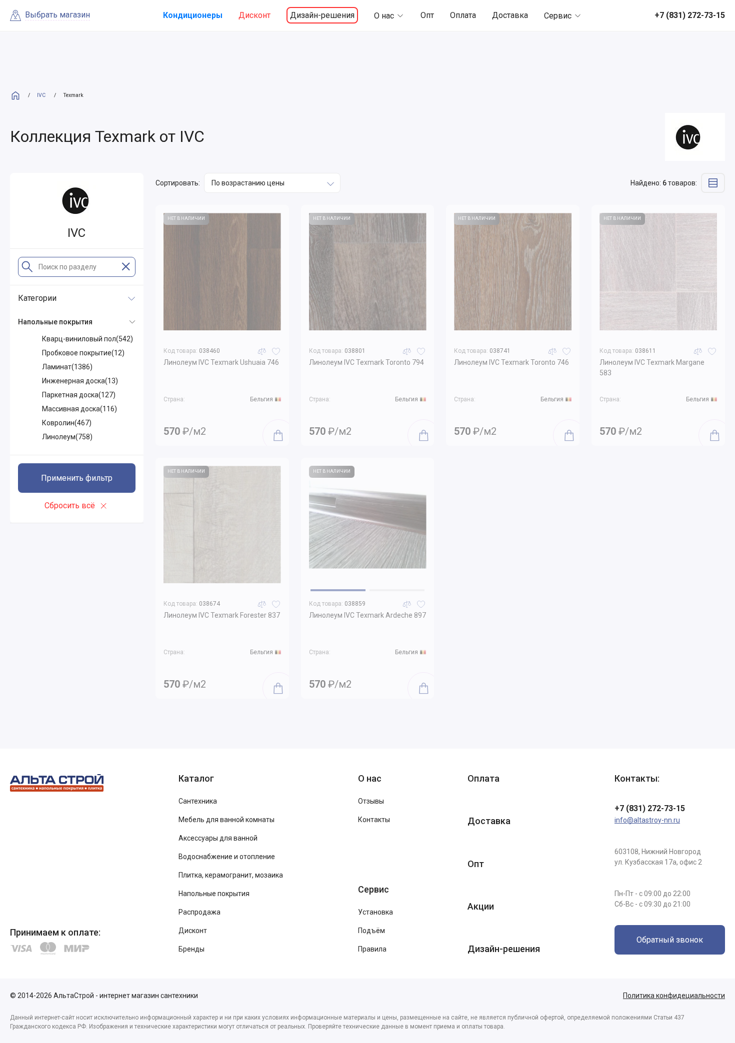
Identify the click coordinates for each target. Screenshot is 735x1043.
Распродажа (199, 912)
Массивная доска (79, 409)
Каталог (196, 778)
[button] (338, 590)
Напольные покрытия (214, 894)
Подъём (371, 931)
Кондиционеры (192, 15)
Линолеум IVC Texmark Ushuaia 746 (221, 362)
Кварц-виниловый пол (87, 339)
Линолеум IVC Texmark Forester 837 (222, 615)
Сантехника (197, 801)
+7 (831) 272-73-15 (649, 808)
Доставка (510, 15)
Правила (372, 949)
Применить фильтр (76, 478)
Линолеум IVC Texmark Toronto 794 (366, 362)
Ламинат (67, 367)
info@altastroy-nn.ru (647, 820)
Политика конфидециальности (674, 996)
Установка (375, 912)
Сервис (558, 15)
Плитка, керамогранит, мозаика (230, 875)
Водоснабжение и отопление (226, 857)
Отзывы (371, 801)
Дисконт (254, 15)
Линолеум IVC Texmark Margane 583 (652, 367)
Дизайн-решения (322, 15)
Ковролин (67, 423)
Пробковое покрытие (83, 353)
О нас (384, 15)
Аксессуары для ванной (218, 838)
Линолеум (67, 437)
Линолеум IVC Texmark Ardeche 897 (367, 615)
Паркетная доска (79, 395)
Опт (427, 15)
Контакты (374, 820)
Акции (481, 906)
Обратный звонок (669, 940)
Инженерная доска (80, 381)
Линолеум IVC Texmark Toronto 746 (511, 362)
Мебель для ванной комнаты (226, 820)
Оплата (463, 15)
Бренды (191, 949)
